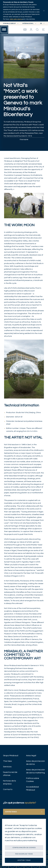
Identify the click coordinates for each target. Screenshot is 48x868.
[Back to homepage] (4, 29)
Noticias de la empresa (9, 782)
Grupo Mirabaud (10, 756)
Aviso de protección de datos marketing (35, 771)
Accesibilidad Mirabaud (32, 788)
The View (7, 761)
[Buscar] (37, 30)
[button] (31, 30)
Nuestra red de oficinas (10, 773)
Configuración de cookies (24, 847)
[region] (24, 842)
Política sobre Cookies (32, 779)
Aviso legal (31, 756)
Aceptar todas (24, 860)
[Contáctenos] (25, 30)
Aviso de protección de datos (35, 762)
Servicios (7, 767)
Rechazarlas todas (24, 854)
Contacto (7, 789)
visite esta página (16, 19)
